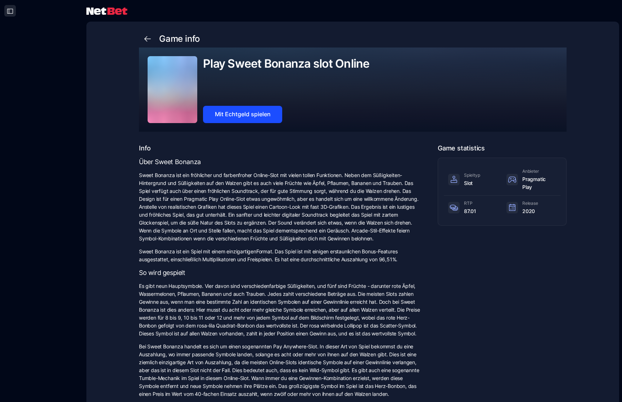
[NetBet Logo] (106, 11)
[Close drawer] (10, 11)
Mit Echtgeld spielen (243, 114)
